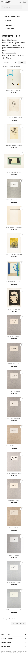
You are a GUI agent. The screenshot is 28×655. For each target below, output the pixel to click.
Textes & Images (9, 28)
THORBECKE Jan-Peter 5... (14, 500)
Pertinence (9, 63)
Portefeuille (7, 20)
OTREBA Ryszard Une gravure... (14, 528)
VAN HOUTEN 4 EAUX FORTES (14, 118)
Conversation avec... (10, 26)
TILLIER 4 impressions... (14, 555)
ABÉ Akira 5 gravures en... (14, 336)
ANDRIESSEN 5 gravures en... (14, 90)
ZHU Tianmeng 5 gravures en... (14, 610)
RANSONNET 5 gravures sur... (14, 282)
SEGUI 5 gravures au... (14, 309)
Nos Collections (12, 16)
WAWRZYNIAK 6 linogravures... (14, 473)
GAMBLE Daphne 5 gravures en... (14, 582)
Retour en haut (18, 623)
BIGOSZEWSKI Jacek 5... (14, 391)
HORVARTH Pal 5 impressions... (14, 446)
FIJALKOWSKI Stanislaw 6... (14, 418)
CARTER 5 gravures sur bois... (14, 172)
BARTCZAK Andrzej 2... (14, 364)
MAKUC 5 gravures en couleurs (14, 254)
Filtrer (22, 63)
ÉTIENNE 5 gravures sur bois (14, 227)
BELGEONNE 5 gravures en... (14, 145)
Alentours (7, 23)
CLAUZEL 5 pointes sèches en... (14, 200)
